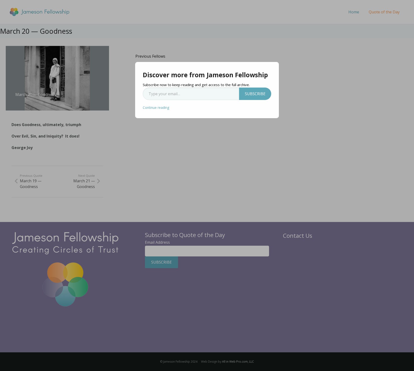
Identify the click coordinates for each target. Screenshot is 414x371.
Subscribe (255, 93)
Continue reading (156, 107)
